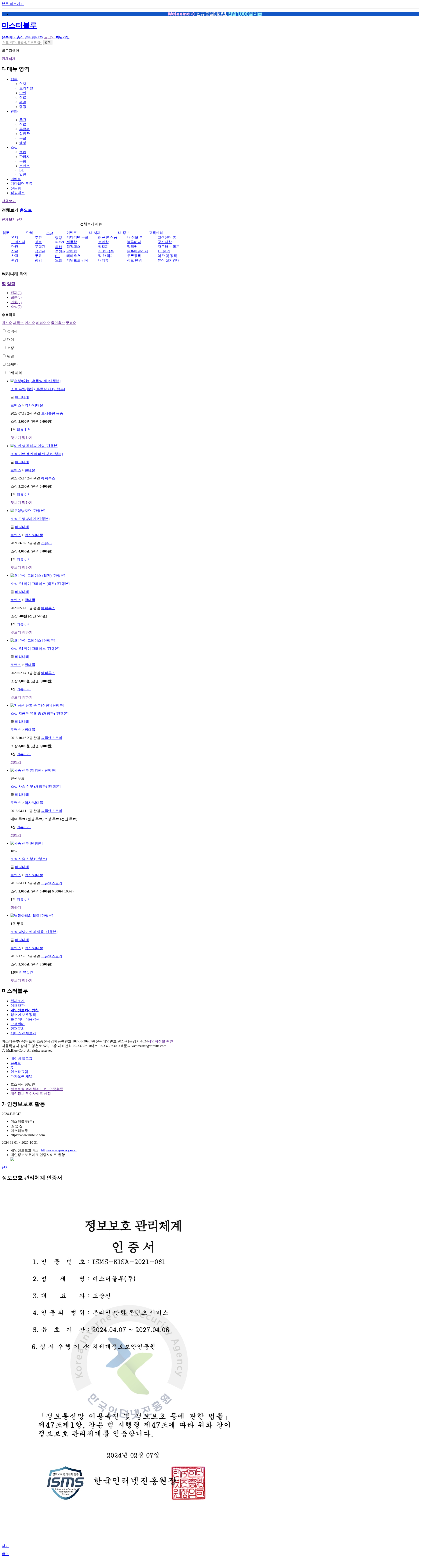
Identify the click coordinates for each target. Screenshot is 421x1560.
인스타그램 (19, 1072)
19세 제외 (14, 373)
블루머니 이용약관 (25, 1019)
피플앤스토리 (51, 738)
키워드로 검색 (77, 260)
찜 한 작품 (106, 251)
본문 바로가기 (13, 4)
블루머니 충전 (13, 37)
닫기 (5, 1167)
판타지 (24, 156)
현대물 (30, 470)
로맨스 (24, 166)
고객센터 (156, 233)
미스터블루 (19, 25)
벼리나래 (22, 397)
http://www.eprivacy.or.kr (59, 1150)
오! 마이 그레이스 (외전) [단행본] (40, 584)
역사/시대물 (34, 405)
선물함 (16, 188)
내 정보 (124, 233)
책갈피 (103, 246)
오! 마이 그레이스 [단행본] (35, 648)
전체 (16, 293)
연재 (22, 83)
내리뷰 (103, 260)
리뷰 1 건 (24, 429)
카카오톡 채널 (21, 1076)
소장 (10, 348)
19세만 (12, 364)
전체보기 (9, 201)
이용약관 (18, 1005)
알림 (11, 283)
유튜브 (16, 1063)
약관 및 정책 (167, 256)
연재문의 (18, 1028)
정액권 (132, 246)
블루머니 (134, 242)
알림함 (34, 37)
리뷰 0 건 (24, 494)
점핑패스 (18, 193)
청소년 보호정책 (23, 1015)
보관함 (103, 242)
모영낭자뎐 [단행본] (30, 519)
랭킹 (22, 107)
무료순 (71, 323)
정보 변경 (134, 260)
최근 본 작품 (107, 237)
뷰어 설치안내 (169, 260)
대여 (10, 339)
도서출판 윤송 (52, 413)
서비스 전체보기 (23, 1033)
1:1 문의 (164, 251)
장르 (22, 97)
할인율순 (58, 323)
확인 (5, 1554)
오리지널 (26, 88)
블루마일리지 (137, 251)
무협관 (24, 129)
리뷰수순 (43, 323)
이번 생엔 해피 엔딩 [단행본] (37, 454)
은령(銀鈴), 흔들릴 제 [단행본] (38, 389)
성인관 (24, 133)
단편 (22, 93)
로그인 (49, 37)
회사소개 (18, 1001)
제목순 (18, 323)
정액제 (12, 331)
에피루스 (48, 478)
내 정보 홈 (135, 237)
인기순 (30, 323)
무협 (22, 161)
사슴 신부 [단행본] (29, 859)
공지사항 (165, 242)
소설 (14, 147)
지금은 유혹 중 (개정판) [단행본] (39, 713)
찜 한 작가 (106, 256)
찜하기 (27, 438)
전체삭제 (9, 59)
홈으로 (26, 210)
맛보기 (16, 438)
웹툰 (14, 79)
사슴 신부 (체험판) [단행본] (36, 786)
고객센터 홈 (167, 237)
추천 (22, 120)
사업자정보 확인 (160, 1041)
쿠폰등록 (134, 256)
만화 (14, 111)
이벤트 (16, 179)
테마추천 (73, 256)
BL (21, 170)
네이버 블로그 (21, 1058)
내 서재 (95, 233)
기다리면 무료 (21, 183)
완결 (22, 102)
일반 (22, 174)
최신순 (7, 323)
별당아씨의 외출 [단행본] (34, 932)
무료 (22, 138)
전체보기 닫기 (13, 219)
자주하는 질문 (169, 246)
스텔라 (46, 543)
